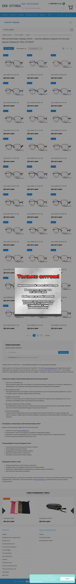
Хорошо (67, 578)
